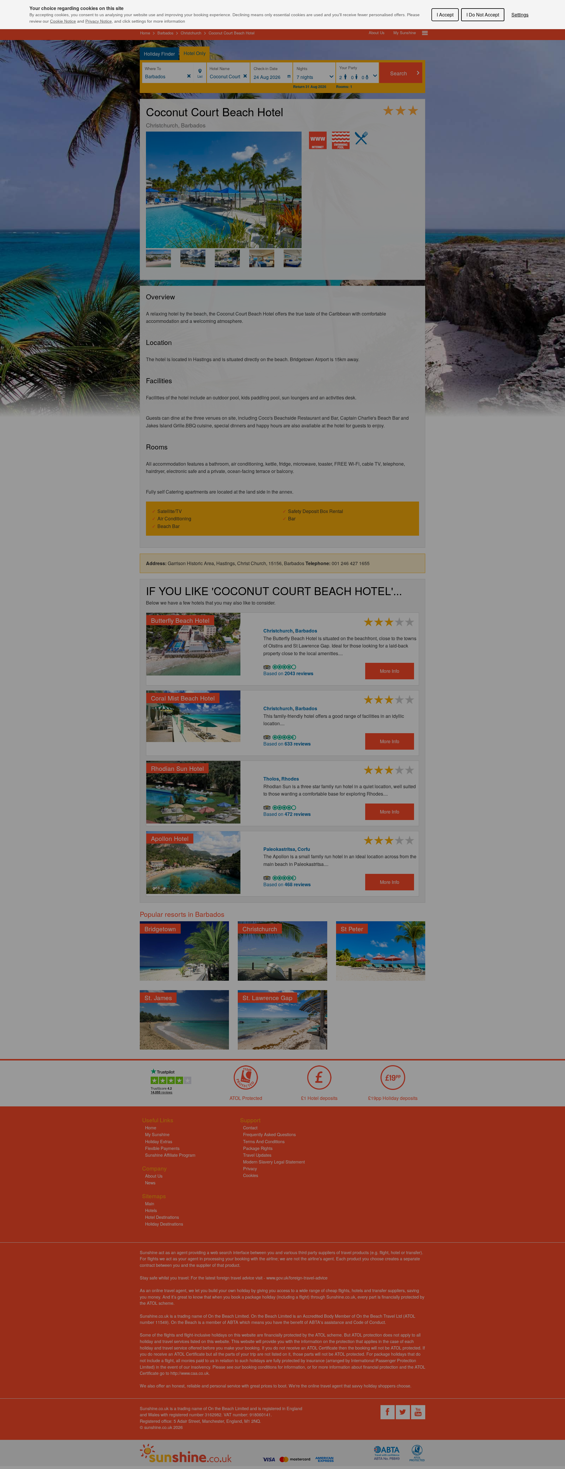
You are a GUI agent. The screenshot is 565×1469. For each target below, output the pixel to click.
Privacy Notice (98, 21)
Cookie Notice (63, 21)
